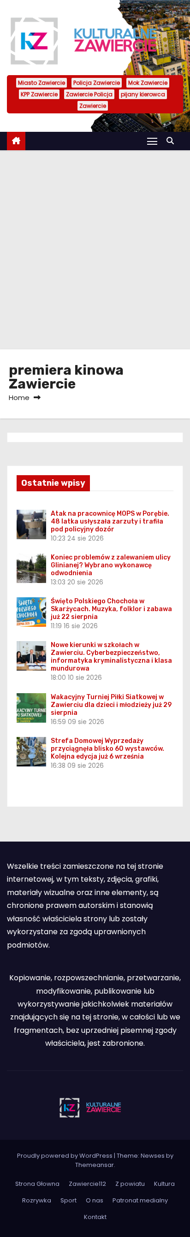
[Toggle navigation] (152, 140)
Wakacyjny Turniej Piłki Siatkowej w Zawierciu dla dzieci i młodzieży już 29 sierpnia (111, 705)
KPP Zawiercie (39, 94)
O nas (94, 1200)
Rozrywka (36, 1200)
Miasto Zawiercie (41, 83)
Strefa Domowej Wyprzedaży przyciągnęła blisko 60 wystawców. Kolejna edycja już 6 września (107, 748)
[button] (172, 141)
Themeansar (94, 1164)
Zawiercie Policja (89, 94)
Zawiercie (92, 106)
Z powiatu (130, 1183)
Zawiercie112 (87, 1183)
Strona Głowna (37, 1183)
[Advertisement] (95, 250)
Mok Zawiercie (147, 83)
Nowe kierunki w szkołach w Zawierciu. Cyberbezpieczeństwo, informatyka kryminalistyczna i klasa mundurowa (111, 656)
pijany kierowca (143, 94)
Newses (153, 1155)
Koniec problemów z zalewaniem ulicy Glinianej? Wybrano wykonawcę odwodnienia (111, 565)
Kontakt (95, 1217)
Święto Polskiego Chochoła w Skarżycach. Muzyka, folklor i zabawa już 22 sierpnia (111, 609)
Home (19, 397)
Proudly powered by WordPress (65, 1155)
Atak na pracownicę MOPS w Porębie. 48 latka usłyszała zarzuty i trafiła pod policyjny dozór (110, 521)
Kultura (164, 1183)
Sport (68, 1200)
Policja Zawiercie (96, 83)
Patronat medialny (140, 1200)
